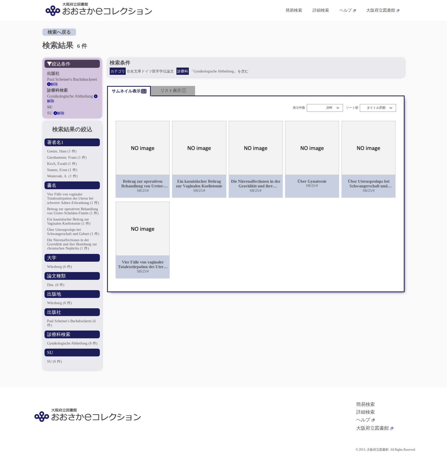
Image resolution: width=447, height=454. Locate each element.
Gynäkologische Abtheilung (72, 343)
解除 (54, 84)
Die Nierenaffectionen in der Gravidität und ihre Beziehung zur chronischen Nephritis (72, 244)
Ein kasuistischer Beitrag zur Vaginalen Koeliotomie (69, 221)
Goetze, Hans (62, 151)
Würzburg (59, 267)
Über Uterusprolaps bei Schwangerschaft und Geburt (73, 232)
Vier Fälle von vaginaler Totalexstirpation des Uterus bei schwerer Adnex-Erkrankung (73, 198)
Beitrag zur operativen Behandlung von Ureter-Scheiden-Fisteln (73, 211)
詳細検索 (320, 10)
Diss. (55, 285)
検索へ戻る (59, 32)
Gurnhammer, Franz (67, 157)
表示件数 (299, 107)
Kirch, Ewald (62, 164)
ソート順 (352, 107)
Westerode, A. (62, 176)
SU (54, 361)
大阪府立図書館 (380, 10)
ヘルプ (345, 10)
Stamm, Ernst (62, 170)
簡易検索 (294, 10)
